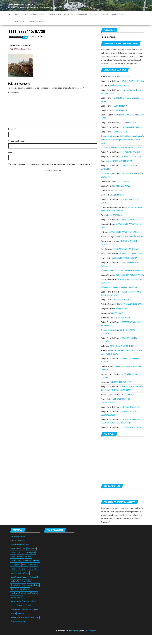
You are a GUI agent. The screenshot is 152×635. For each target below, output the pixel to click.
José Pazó (14, 589)
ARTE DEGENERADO (117, 195)
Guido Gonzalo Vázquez (19, 577)
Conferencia (31, 549)
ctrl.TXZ (20, 553)
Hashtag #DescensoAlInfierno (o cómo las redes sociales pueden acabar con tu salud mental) (122, 139)
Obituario (20, 605)
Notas (13, 605)
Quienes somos (118, 14)
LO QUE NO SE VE (120, 132)
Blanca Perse (15, 549)
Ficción (13, 569)
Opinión (28, 605)
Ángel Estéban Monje (18, 621)
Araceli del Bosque (17, 545)
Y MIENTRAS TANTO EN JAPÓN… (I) (121, 161)
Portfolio (21, 613)
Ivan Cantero (26, 581)
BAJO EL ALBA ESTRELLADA (119, 76)
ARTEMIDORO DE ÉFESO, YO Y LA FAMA (123, 232)
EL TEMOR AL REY (129, 123)
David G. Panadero (17, 557)
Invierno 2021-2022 (37, 21)
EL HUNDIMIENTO (120, 106)
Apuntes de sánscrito (109, 136)
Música (33, 601)
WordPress (74, 631)
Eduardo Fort (15, 561)
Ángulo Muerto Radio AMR (75, 14)
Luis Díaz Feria (32, 593)
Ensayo (24, 565)
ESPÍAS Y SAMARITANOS (119, 85)
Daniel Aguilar (30, 553)
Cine (23, 549)
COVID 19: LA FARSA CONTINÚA (122, 346)
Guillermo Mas (34, 577)
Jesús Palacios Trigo (18, 585)
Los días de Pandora (99, 14)
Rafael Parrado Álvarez (109, 287)
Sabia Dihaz (35, 617)
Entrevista (33, 565)
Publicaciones (54, 14)
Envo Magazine (90, 631)
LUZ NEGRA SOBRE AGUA (131, 427)
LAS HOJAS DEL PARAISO (132, 127)
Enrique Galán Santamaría (31, 561)
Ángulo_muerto (38, 37)
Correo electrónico (16, 141)
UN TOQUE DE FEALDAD (131, 152)
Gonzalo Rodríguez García (20, 573)
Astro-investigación (108, 173)
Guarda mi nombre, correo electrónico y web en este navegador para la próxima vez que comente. (50, 164)
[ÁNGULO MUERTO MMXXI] (10, 14)
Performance (15, 609)
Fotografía (22, 569)
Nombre (12, 129)
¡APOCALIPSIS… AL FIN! (131, 407)
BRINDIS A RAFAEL (123, 186)
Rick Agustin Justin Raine (20, 617)
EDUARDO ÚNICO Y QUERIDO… (121, 382)
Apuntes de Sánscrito (109, 270)
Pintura (35, 609)
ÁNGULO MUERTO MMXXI (20, 4)
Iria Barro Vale (15, 581)
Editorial (28, 557)
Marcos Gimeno (16, 597)
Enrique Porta (15, 565)
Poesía (13, 613)
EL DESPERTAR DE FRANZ (132, 148)
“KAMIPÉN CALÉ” (122, 309)
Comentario (13, 92)
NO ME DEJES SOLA (114, 215)
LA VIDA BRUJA (124, 318)
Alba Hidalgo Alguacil (18, 536)
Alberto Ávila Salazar (18, 541)
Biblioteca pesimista (129, 220)
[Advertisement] (122, 460)
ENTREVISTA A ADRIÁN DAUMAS (130, 236)
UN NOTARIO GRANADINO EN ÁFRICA (130, 275)
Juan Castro (24, 589)
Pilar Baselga (26, 609)
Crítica (13, 553)
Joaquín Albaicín (33, 585)
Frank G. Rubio (33, 569)
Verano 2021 (20, 21)
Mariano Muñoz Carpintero (20, 601)
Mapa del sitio (21, 14)
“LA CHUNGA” (124, 181)
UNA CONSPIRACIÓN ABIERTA (125, 258)
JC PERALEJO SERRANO (110, 148)
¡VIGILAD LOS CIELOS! (129, 287)
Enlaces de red (37, 14)
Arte (27, 545)
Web (10, 152)
